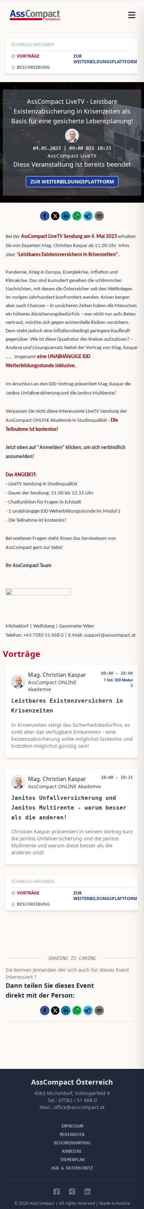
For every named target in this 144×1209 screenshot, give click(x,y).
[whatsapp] (77, 216)
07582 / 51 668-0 (77, 1100)
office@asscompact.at (79, 1107)
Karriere (72, 1151)
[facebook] (45, 216)
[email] (99, 216)
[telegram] (88, 216)
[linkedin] (66, 216)
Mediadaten (72, 1134)
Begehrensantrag (72, 1143)
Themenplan (72, 1159)
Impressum (72, 1126)
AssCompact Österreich (72, 1082)
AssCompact (42, 1203)
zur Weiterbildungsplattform (72, 181)
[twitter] (55, 216)
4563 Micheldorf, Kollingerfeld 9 (72, 1093)
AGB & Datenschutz (72, 1168)
